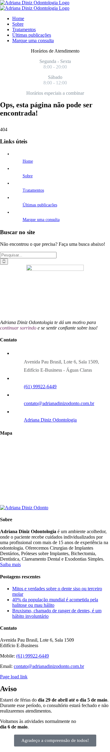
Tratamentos (33, 190)
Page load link (14, 676)
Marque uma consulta (41, 219)
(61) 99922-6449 (40, 386)
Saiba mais (10, 564)
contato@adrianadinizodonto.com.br (59, 403)
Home (28, 161)
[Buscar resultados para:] (28, 254)
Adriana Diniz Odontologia (50, 419)
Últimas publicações (40, 205)
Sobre (28, 176)
